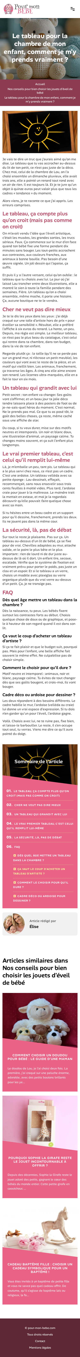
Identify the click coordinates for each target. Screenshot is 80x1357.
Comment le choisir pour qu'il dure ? (41, 885)
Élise (34, 926)
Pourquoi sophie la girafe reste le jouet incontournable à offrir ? (40, 1162)
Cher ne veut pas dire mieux (34, 805)
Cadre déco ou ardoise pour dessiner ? (39, 898)
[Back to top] (69, 1346)
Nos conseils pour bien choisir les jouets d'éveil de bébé (40, 90)
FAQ (13, 846)
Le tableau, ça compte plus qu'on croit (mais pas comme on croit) (38, 793)
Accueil (40, 84)
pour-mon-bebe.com (41, 1328)
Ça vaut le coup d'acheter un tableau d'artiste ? (39, 871)
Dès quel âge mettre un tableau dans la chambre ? (42, 858)
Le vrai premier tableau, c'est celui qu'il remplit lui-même (40, 825)
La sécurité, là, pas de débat (34, 837)
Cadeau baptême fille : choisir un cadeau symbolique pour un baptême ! (40, 1268)
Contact (40, 1341)
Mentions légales (40, 1347)
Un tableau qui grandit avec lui (37, 814)
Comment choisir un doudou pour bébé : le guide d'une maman (40, 1057)
